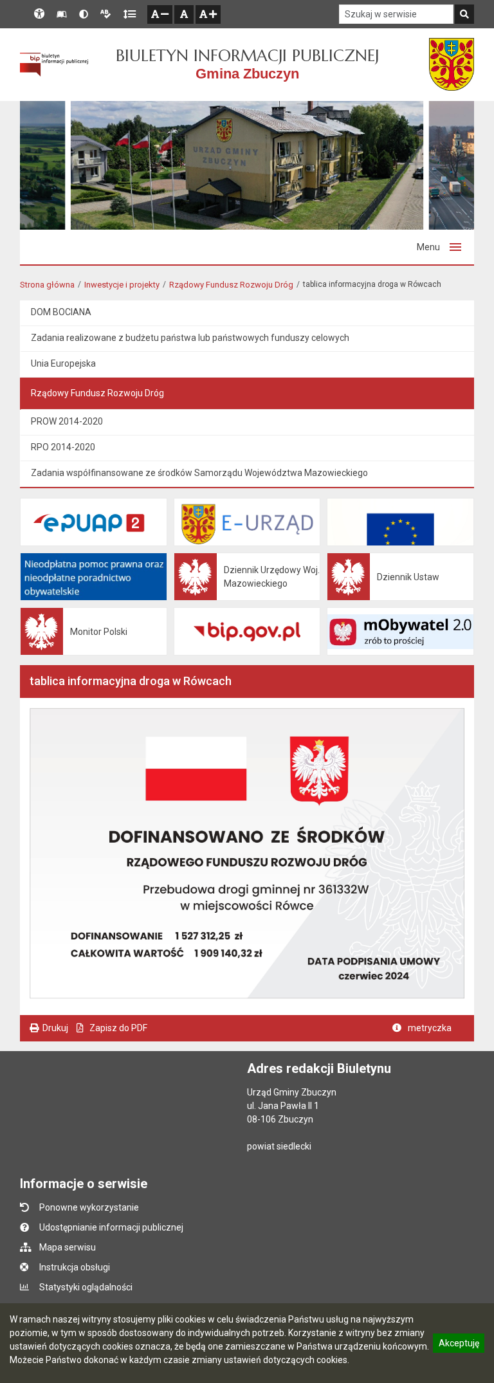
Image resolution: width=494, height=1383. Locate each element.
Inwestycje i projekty (122, 284)
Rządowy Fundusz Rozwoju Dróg (231, 284)
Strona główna (47, 284)
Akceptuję (458, 1345)
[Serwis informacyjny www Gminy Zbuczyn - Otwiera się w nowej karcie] (451, 64)
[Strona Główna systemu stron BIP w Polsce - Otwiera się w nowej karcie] (54, 65)
